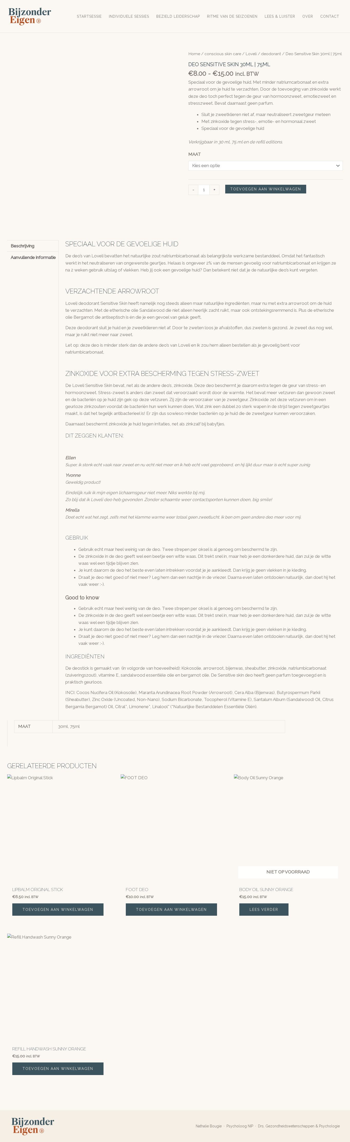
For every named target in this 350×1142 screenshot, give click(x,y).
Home (194, 53)
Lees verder (264, 909)
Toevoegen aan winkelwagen (265, 189)
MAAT (194, 154)
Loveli (251, 53)
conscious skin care (222, 53)
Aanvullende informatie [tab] (33, 257)
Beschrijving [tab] (22, 245)
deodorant (271, 53)
